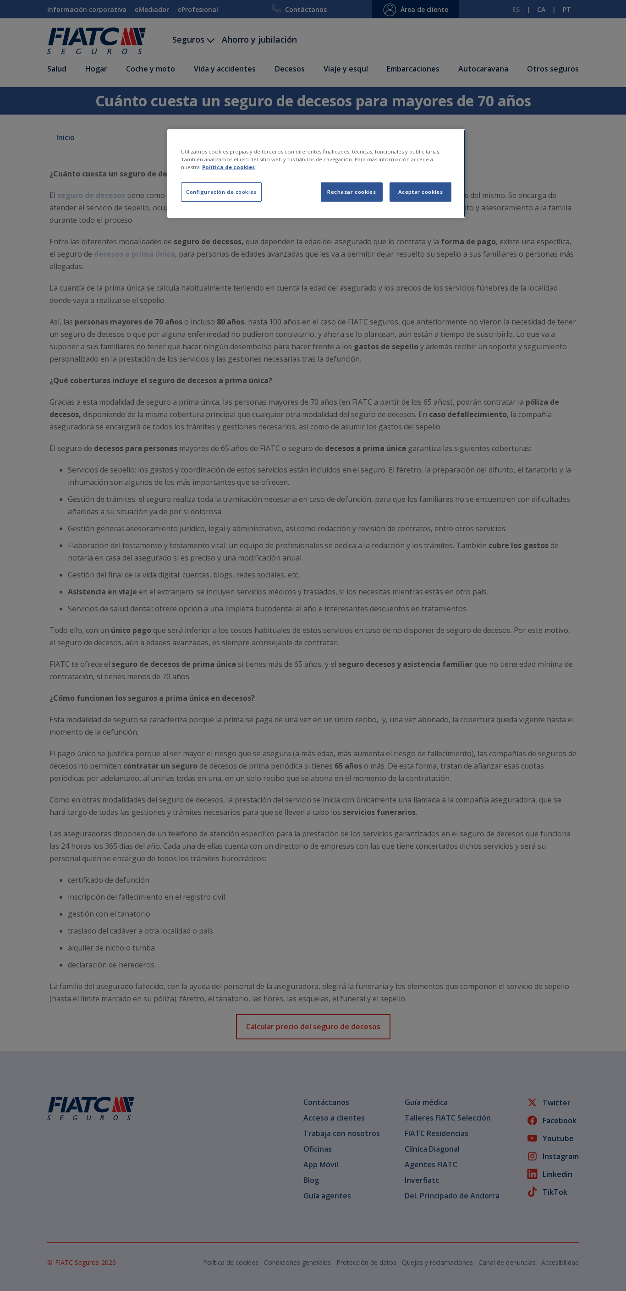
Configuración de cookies (221, 191)
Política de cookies (228, 167)
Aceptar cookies (420, 191)
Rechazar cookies (351, 191)
